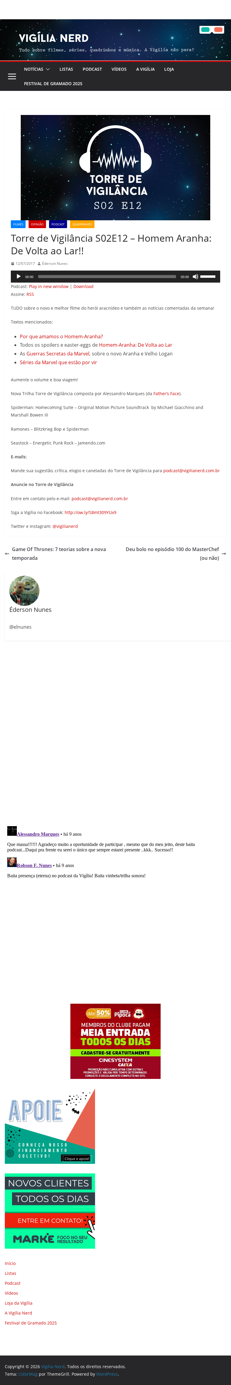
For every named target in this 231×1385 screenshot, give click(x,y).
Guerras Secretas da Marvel (57, 353)
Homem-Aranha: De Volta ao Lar (135, 345)
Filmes (18, 224)
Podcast (92, 69)
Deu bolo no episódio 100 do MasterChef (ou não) (172, 553)
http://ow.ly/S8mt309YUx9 (90, 512)
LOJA (169, 69)
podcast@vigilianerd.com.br (191, 470)
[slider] (208, 276)
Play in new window (49, 286)
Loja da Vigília (18, 1303)
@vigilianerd (65, 526)
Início (10, 1263)
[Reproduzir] (19, 277)
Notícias (33, 69)
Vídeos (119, 69)
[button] (46, 69)
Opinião (37, 224)
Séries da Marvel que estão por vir (58, 362)
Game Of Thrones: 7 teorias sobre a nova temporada (59, 553)
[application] (115, 277)
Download (83, 286)
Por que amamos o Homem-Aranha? (61, 336)
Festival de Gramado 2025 (53, 83)
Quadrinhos (82, 224)
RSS (30, 294)
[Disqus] (115, 733)
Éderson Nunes (55, 263)
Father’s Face (166, 393)
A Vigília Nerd (18, 1313)
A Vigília (145, 69)
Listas (66, 69)
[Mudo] (195, 277)
